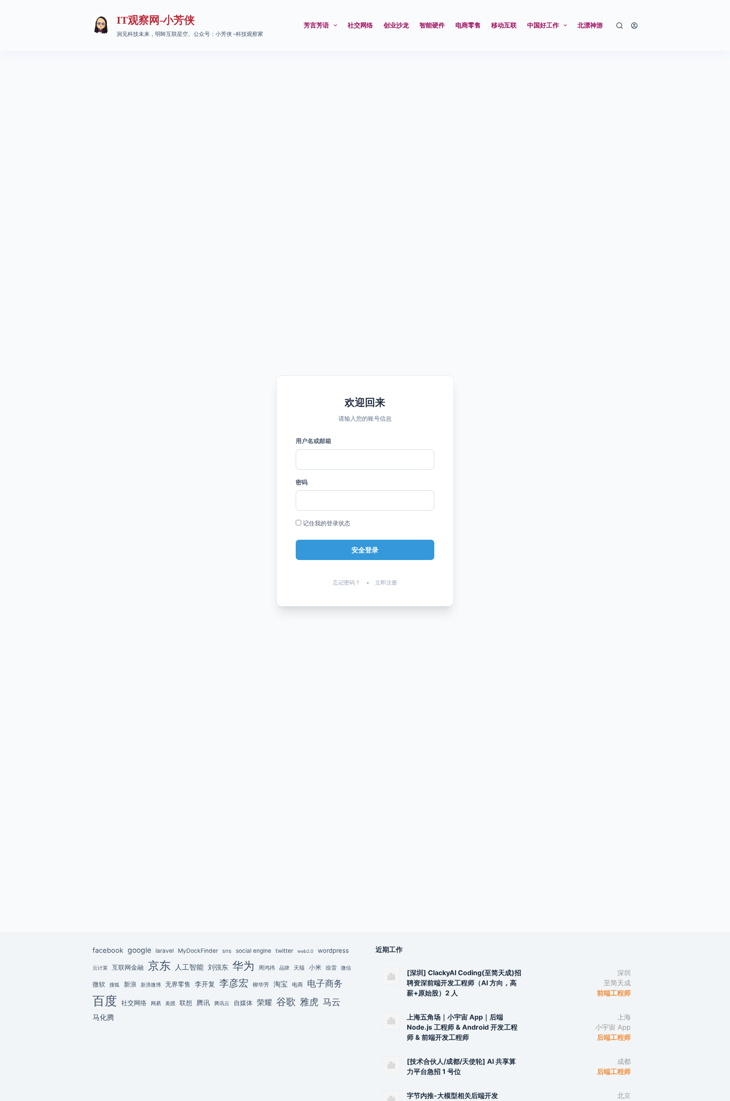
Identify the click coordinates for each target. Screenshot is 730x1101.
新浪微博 (151, 985)
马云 (331, 1002)
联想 (186, 1003)
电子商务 (325, 983)
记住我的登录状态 (325, 523)
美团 (170, 1003)
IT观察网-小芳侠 (156, 20)
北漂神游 (590, 25)
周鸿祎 (267, 967)
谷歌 (286, 1001)
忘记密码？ (346, 582)
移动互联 (504, 25)
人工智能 (189, 966)
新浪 (130, 984)
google (139, 950)
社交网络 (360, 25)
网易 (156, 1003)
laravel (164, 950)
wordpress (333, 950)
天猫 (299, 967)
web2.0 (305, 951)
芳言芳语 (316, 25)
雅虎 (309, 1001)
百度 (105, 1000)
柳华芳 (261, 984)
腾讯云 (221, 1003)
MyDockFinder (198, 950)
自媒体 (243, 1003)
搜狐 (114, 985)
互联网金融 (128, 967)
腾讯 (203, 1002)
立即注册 (386, 582)
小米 (315, 967)
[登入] (634, 25)
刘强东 (218, 967)
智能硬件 (432, 25)
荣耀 (264, 1002)
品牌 (284, 968)
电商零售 (468, 25)
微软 (99, 984)
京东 (159, 965)
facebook (108, 950)
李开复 (205, 984)
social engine (253, 950)
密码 (302, 482)
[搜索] (619, 25)
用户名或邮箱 (313, 440)
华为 (243, 965)
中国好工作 (543, 25)
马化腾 (103, 1017)
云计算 (100, 968)
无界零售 (178, 984)
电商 (297, 984)
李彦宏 (233, 983)
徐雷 (331, 967)
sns (227, 950)
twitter (284, 950)
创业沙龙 (396, 25)
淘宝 (280, 983)
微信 (346, 968)
